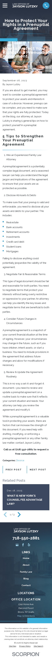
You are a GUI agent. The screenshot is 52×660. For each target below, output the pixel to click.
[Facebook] (23, 544)
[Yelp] (28, 544)
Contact (26, 585)
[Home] (25, 5)
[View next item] (19, 514)
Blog (26, 578)
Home (26, 558)
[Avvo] (34, 544)
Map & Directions (26, 616)
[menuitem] (12, 646)
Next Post (38, 469)
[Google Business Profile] (17, 544)
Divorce (20, 460)
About (26, 565)
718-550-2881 (26, 538)
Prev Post (14, 469)
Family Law (26, 572)
